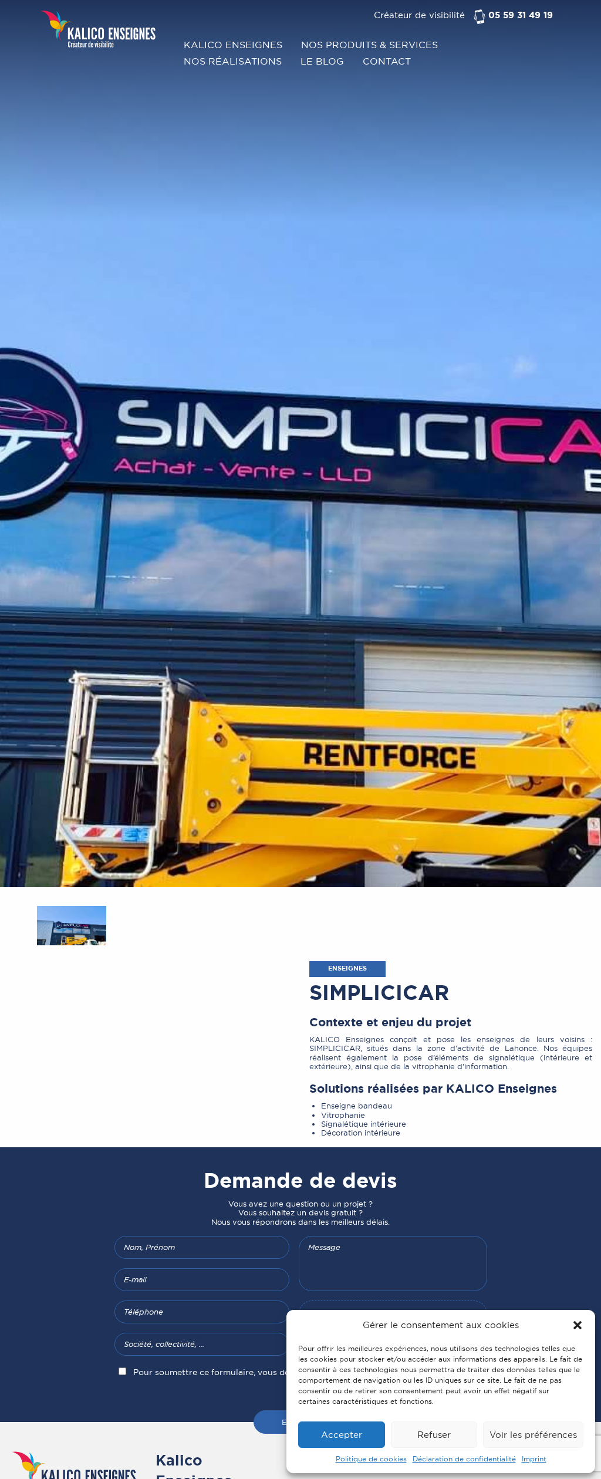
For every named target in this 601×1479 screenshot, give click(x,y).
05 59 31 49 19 (520, 15)
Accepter (341, 1434)
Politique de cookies (371, 1458)
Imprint (534, 1458)
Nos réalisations (233, 60)
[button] (577, 1325)
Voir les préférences (533, 1434)
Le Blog (322, 60)
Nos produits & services (369, 44)
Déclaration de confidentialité (464, 1458)
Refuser (434, 1434)
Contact (387, 60)
